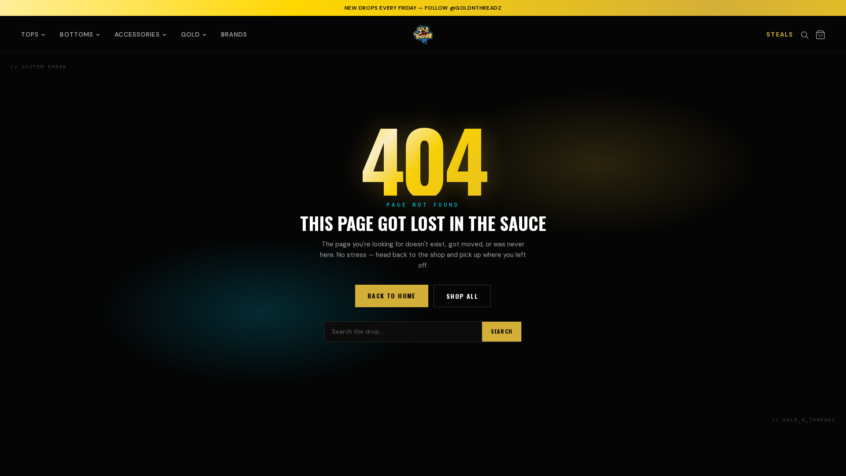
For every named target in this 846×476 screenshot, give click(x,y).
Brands (234, 34)
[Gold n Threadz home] (423, 34)
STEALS (779, 34)
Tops (30, 34)
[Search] (804, 34)
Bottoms (76, 34)
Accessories (137, 34)
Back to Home (391, 295)
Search (501, 331)
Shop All (462, 296)
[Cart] (820, 34)
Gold (190, 34)
